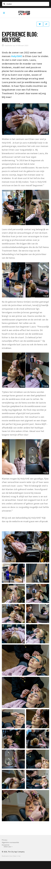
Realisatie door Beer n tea (11, 856)
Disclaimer (5, 845)
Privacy (4, 840)
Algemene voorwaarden (10, 842)
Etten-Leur (8, 847)
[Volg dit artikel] (40, 24)
